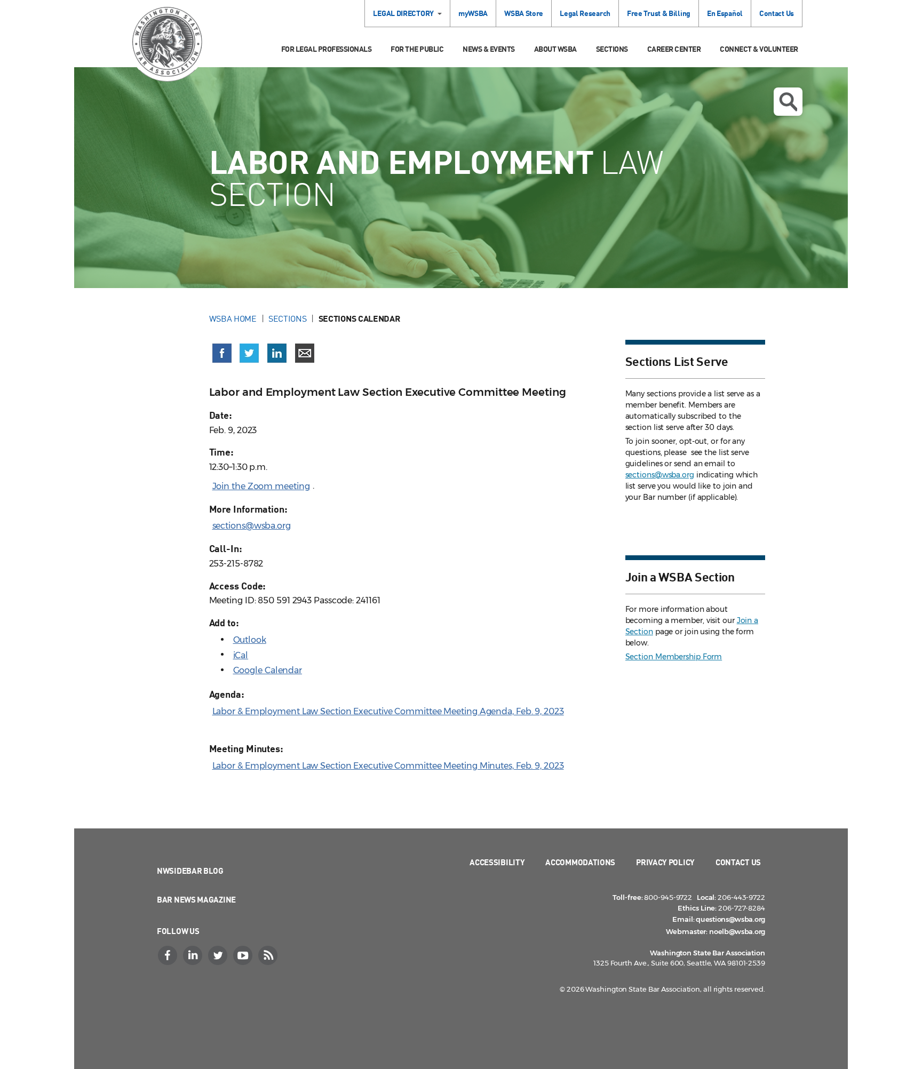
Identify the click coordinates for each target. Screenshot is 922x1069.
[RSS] (269, 955)
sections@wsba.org (251, 526)
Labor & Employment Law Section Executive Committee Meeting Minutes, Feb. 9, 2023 (388, 766)
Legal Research (585, 13)
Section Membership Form (673, 656)
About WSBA (555, 48)
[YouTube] (244, 955)
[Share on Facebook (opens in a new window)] (222, 353)
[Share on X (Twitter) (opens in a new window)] (249, 353)
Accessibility (497, 862)
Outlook (249, 640)
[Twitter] (218, 955)
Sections (612, 48)
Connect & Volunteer (759, 48)
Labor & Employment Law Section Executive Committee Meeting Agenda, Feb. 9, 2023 (388, 711)
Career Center (674, 48)
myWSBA (473, 13)
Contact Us (776, 13)
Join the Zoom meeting (261, 486)
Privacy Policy (665, 862)
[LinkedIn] (193, 955)
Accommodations (580, 862)
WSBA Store (523, 13)
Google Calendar (268, 670)
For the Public (417, 48)
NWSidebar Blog (190, 870)
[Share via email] (304, 353)
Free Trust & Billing (658, 13)
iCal (241, 655)
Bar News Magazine (196, 899)
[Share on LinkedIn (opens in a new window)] (277, 353)
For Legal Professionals (326, 48)
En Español (725, 13)
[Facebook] (168, 955)
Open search (788, 101)
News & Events (489, 48)
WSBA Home (233, 318)
